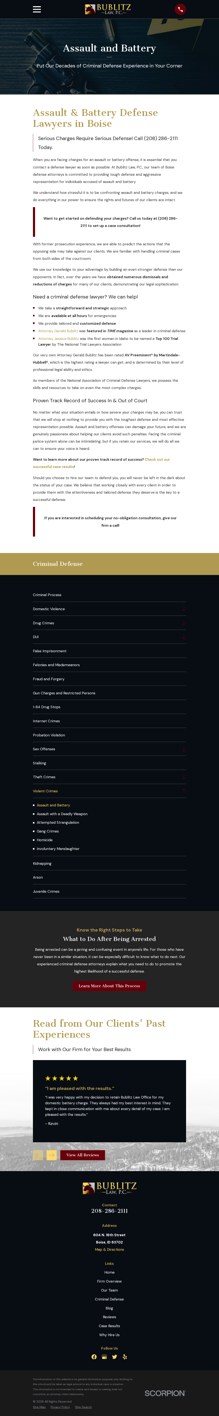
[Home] (108, 9)
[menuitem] (109, 595)
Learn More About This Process (109, 986)
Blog (109, 1308)
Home (109, 1272)
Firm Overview (109, 1281)
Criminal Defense (109, 1299)
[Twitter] (114, 1356)
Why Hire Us (109, 1335)
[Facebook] (94, 1356)
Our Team (109, 1290)
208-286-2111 (109, 1211)
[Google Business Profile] (104, 1356)
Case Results (109, 1326)
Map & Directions (109, 1249)
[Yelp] (124, 1356)
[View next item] (52, 1155)
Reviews (109, 1317)
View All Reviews (83, 1155)
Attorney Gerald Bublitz (58, 331)
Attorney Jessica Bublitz (58, 338)
